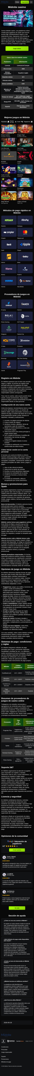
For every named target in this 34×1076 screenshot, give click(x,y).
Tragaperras (27, 121)
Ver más (17, 908)
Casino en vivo (12, 121)
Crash (18, 121)
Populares (4, 121)
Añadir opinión (17, 850)
